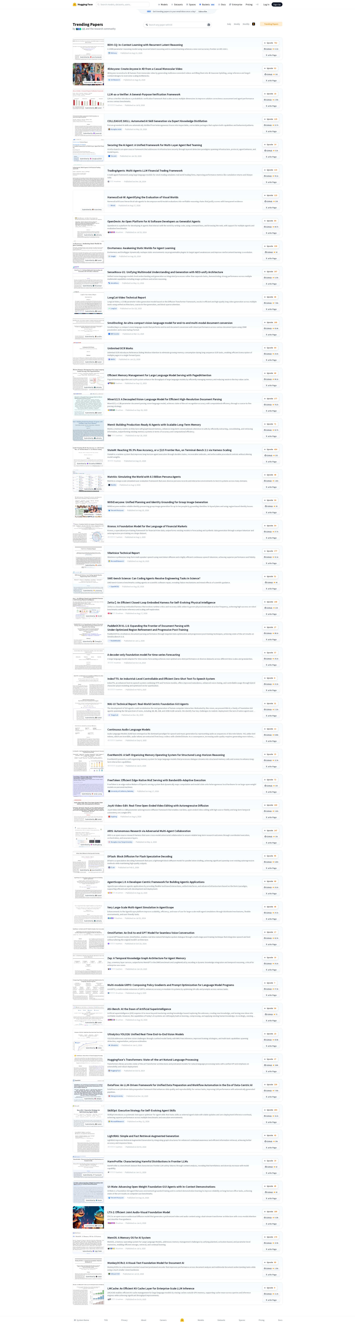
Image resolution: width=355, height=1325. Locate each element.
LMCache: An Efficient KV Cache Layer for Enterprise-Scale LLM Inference (150, 1288)
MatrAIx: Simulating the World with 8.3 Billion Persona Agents (144, 476)
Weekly (237, 24)
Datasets (178, 4)
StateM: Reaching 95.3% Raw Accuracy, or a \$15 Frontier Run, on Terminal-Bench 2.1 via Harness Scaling (169, 450)
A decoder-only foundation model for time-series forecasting (143, 654)
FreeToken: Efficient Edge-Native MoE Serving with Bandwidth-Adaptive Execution (156, 780)
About (143, 1320)
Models (164, 4)
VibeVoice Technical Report (123, 553)
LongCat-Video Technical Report (126, 297)
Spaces (192, 4)
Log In (266, 4)
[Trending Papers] (253, 24)
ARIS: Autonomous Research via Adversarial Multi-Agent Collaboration (149, 831)
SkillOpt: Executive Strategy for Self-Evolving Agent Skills (141, 1110)
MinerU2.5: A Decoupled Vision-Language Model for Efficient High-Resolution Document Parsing (164, 399)
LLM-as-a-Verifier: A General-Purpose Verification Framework (143, 94)
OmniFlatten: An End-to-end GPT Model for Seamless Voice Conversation (150, 932)
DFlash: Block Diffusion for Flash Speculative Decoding (139, 856)
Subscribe (202, 11)
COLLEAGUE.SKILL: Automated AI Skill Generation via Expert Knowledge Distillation (157, 121)
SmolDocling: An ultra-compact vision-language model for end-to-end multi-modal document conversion (170, 323)
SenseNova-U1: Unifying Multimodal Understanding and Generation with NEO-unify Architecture (165, 272)
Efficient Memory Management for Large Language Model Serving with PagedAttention (159, 375)
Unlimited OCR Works (120, 348)
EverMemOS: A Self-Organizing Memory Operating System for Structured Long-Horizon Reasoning (166, 755)
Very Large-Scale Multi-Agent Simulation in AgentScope (140, 907)
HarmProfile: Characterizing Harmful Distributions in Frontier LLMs (147, 1161)
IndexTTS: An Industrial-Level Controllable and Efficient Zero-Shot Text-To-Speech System (161, 678)
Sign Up (277, 4)
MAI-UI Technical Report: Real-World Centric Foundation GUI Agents (148, 704)
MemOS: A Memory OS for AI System (129, 1237)
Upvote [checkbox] (272, 43)
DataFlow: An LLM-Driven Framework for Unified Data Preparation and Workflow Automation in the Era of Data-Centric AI (179, 1085)
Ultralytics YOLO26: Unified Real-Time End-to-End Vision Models (145, 1034)
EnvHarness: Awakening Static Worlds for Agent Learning (141, 248)
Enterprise (237, 4)
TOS (106, 1320)
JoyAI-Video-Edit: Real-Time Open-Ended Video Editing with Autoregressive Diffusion (158, 805)
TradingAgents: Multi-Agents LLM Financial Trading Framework (145, 170)
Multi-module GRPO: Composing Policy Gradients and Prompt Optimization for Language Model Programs (170, 985)
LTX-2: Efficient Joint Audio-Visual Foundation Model (138, 1212)
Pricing (249, 4)
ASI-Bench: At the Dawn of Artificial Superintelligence (139, 1009)
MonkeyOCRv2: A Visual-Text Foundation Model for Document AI (145, 1263)
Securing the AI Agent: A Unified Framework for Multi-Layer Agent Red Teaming (154, 145)
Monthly (246, 24)
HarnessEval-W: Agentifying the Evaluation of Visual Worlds (142, 197)
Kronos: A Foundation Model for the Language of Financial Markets (147, 526)
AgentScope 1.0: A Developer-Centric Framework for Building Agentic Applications (155, 882)
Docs (223, 4)
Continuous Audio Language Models (128, 729)
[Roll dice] (209, 25)
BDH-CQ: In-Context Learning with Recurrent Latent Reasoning (145, 44)
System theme (83, 1320)
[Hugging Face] (182, 1320)
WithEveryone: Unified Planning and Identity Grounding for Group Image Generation (157, 502)
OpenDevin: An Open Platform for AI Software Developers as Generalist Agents (153, 221)
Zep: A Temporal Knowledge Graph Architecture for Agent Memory (146, 958)
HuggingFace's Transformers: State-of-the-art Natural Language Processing (152, 1059)
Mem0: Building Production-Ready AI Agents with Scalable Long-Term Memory (154, 424)
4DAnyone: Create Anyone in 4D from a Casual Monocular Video (144, 68)
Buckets (208, 4)
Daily (229, 24)
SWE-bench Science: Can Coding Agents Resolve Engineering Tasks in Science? (153, 578)
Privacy (124, 1320)
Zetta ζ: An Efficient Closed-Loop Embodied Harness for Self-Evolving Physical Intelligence (161, 602)
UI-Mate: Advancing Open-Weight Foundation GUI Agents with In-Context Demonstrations (161, 1186)
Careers (163, 1320)
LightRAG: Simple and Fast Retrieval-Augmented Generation (143, 1136)
